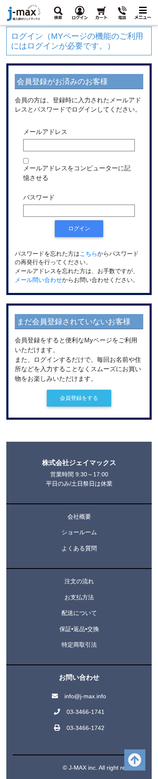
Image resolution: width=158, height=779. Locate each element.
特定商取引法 (79, 644)
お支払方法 (79, 597)
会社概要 (79, 516)
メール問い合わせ (38, 280)
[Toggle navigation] (142, 12)
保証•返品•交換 (79, 629)
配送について (79, 613)
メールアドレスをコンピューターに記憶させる (77, 172)
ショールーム (79, 532)
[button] (58, 12)
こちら (88, 254)
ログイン (79, 228)
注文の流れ (79, 581)
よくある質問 (79, 548)
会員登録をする (79, 398)
